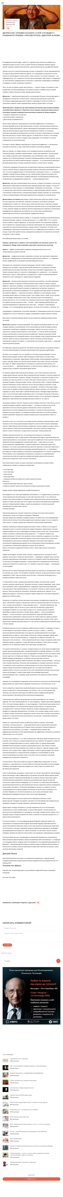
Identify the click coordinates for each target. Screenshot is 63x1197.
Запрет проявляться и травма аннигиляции (23, 1080)
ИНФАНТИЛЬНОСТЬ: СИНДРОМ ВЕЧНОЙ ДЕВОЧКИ (26, 1073)
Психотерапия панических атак (19, 1117)
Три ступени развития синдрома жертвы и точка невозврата (28, 1066)
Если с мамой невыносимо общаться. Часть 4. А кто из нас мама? (30, 1124)
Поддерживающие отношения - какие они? (23, 1162)
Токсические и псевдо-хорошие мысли (21, 1088)
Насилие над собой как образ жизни (21, 1095)
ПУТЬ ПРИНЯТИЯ (15, 1138)
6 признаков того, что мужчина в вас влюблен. (24, 1109)
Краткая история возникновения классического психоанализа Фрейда (31, 1146)
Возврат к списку (6, 953)
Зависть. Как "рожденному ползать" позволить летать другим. (28, 1102)
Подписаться (31, 1179)
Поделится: (9, 26)
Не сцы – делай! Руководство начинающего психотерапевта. (28, 1131)
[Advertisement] (31, 49)
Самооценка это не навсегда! (19, 1058)
